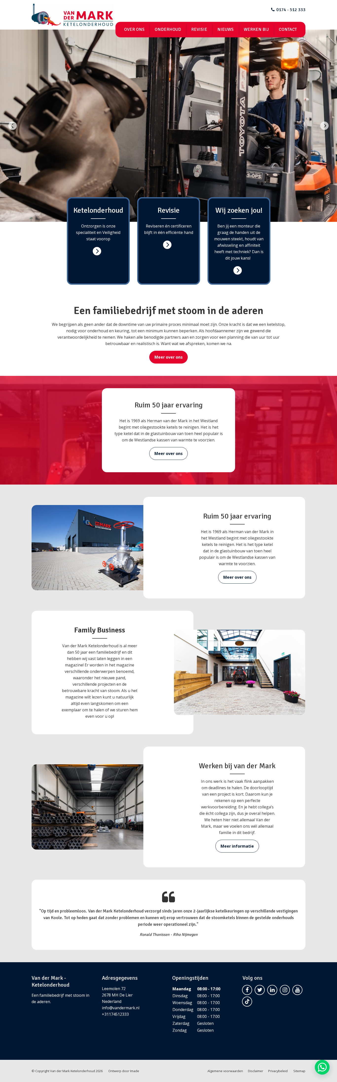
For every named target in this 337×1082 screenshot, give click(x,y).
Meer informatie (237, 846)
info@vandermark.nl (120, 1008)
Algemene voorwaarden (225, 1071)
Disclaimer (255, 1071)
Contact (288, 29)
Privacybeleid (278, 1071)
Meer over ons (168, 453)
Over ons (134, 29)
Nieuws (225, 29)
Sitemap (299, 1071)
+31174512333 (115, 1014)
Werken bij (256, 29)
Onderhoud (168, 29)
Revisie (199, 29)
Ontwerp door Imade (123, 1071)
